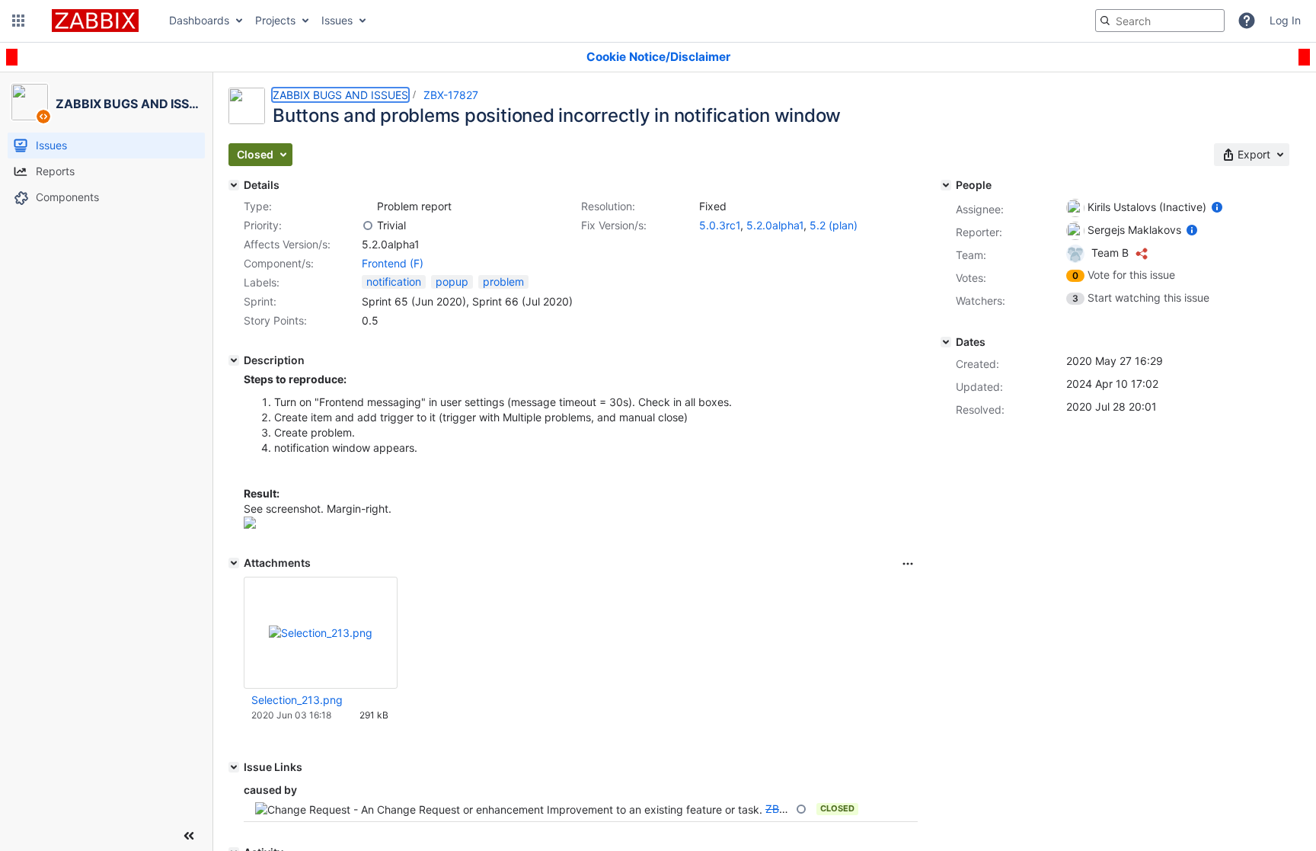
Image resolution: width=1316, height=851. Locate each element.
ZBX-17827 (450, 94)
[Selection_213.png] (250, 524)
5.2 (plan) (834, 225)
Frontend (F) (392, 263)
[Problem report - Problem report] (368, 206)
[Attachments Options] (908, 564)
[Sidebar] (189, 835)
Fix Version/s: (614, 225)
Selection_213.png (297, 699)
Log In (1285, 20)
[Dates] (946, 342)
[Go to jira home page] (95, 20)
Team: (971, 254)
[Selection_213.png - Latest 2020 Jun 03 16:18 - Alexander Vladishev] (320, 633)
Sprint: (260, 301)
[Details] (233, 185)
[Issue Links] (233, 767)
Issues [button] (337, 20)
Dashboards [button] (199, 20)
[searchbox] (1160, 20)
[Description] (233, 360)
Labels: (261, 282)
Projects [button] (275, 20)
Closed (837, 808)
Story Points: (275, 320)
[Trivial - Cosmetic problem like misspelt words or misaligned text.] (368, 225)
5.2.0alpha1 (774, 225)
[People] (946, 185)
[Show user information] (1217, 206)
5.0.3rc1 (719, 225)
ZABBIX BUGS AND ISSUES (340, 94)
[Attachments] (233, 563)
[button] (18, 20)
